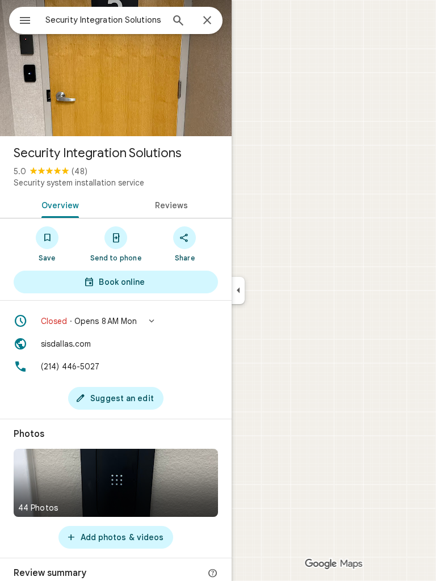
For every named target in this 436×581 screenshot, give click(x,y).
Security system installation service (79, 183)
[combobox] (103, 20)
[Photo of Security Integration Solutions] (116, 68)
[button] (116, 321)
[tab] (58, 204)
